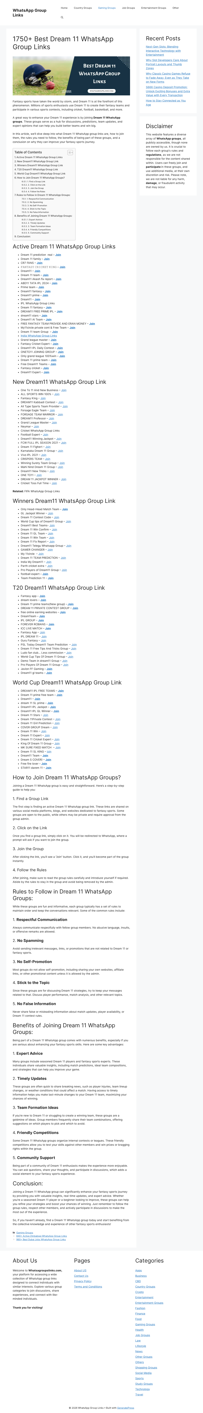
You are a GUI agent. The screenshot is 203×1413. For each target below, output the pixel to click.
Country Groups (83, 7)
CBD (138, 1281)
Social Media (143, 1373)
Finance (140, 1313)
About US (80, 1270)
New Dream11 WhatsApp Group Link (38, 161)
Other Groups (143, 1356)
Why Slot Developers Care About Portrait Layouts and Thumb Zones (167, 64)
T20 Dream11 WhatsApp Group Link (37, 169)
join (49, 751)
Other (176, 7)
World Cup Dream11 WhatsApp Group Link (41, 173)
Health (139, 1329)
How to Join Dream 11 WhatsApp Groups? (41, 177)
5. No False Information (38, 212)
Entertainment (144, 1297)
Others (139, 1362)
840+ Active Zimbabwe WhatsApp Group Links (41, 1236)
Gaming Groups (107, 7)
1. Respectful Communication (40, 199)
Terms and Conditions (88, 1286)
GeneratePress (125, 1407)
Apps (138, 1270)
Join (58, 254)
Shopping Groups (146, 1367)
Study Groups (144, 1383)
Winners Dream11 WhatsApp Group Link (40, 165)
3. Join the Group (36, 188)
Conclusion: (24, 236)
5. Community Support (38, 233)
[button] (62, 17)
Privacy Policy (83, 1281)
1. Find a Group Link (36, 181)
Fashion (140, 1308)
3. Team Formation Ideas (39, 226)
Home (64, 7)
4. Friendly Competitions (39, 229)
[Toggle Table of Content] (68, 152)
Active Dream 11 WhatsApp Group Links (39, 157)
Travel (139, 1394)
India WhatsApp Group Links (39, 335)
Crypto (139, 1292)
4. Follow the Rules (36, 191)
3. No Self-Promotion (37, 205)
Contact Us (81, 1275)
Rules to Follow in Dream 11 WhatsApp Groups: (43, 195)
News (139, 1351)
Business (141, 1275)
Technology (142, 1389)
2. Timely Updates (36, 223)
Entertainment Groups (153, 7)
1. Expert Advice (34, 219)
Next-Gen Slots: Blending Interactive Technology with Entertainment (163, 50)
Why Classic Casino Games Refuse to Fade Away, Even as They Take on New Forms (168, 77)
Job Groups (128, 7)
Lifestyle (140, 1346)
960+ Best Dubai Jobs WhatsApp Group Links (41, 1239)
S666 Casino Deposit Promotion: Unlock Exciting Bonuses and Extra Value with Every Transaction (168, 91)
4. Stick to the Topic (36, 209)
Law (138, 1340)
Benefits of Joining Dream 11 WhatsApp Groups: (44, 215)
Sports (139, 1378)
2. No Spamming (35, 202)
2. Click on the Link (36, 185)
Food (138, 1319)
